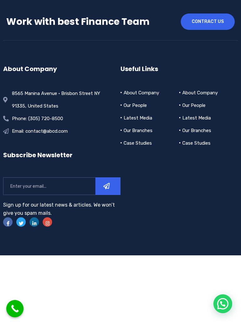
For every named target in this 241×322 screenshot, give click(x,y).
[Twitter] (21, 222)
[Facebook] (8, 222)
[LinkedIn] (34, 222)
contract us (208, 21)
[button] (222, 303)
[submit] (107, 186)
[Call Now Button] (15, 308)
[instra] (47, 222)
